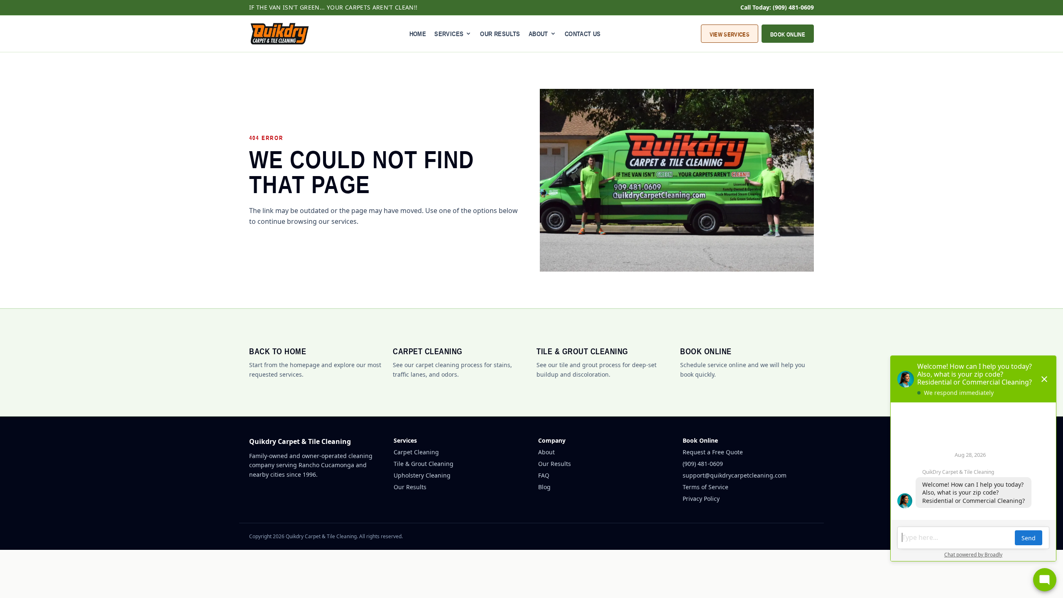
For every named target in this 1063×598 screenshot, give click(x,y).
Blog (544, 487)
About (546, 452)
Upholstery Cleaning (422, 475)
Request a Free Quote (713, 452)
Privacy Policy (701, 498)
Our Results (500, 33)
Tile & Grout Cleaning (423, 464)
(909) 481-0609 (703, 464)
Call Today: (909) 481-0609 (777, 7)
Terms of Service (705, 487)
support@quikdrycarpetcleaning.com (734, 475)
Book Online (787, 34)
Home (417, 33)
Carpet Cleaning (416, 452)
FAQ (543, 475)
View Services (730, 34)
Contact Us (583, 33)
